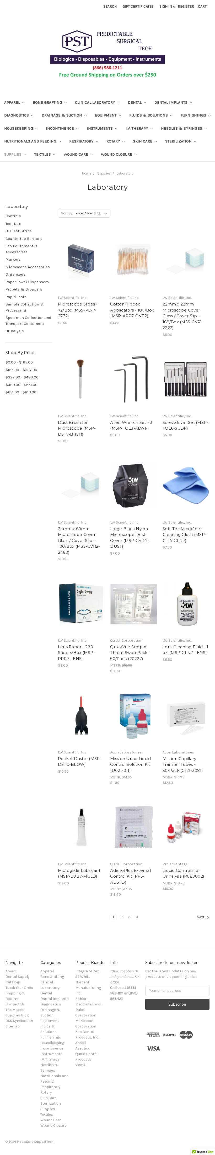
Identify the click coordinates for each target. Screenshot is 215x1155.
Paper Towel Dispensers (27, 281)
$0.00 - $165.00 (19, 362)
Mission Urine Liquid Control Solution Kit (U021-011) (130, 764)
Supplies (13, 154)
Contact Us (15, 1004)
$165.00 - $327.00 (21, 369)
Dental (135, 102)
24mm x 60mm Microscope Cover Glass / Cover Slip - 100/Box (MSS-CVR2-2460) (79, 540)
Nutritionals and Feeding (30, 141)
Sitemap (13, 1026)
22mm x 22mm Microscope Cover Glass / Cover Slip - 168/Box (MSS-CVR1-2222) (183, 316)
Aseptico (82, 1048)
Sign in (165, 6)
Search (110, 6)
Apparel (12, 102)
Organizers (16, 274)
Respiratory (82, 141)
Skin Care (143, 141)
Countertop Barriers (24, 238)
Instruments (100, 128)
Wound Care (76, 154)
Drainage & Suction (62, 115)
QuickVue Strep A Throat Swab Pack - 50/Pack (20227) (130, 652)
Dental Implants (171, 102)
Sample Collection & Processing (25, 307)
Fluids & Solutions (149, 115)
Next (201, 917)
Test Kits (13, 223)
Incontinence (60, 128)
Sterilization (179, 141)
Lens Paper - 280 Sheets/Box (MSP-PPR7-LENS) (76, 652)
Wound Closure (117, 154)
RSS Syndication (19, 1021)
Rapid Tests (16, 296)
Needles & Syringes (182, 128)
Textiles (43, 154)
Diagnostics (17, 115)
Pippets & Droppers (24, 289)
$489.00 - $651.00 (21, 384)
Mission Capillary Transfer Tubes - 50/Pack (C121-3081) (183, 764)
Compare (79, 266)
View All (81, 1065)
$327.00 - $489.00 (22, 377)
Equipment (106, 115)
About (11, 971)
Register (186, 6)
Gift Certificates (138, 6)
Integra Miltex (87, 971)
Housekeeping (19, 128)
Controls (13, 216)
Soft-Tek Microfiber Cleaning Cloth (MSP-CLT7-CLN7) (184, 534)
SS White (82, 976)
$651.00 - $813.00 (21, 392)
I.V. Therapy (137, 128)
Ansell (80, 1043)
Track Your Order (20, 987)
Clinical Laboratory (95, 102)
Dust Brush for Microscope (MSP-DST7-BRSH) (77, 428)
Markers (13, 259)
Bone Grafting (48, 102)
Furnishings (194, 115)
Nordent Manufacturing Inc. (88, 987)
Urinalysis (15, 331)
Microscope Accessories (28, 267)
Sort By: (67, 213)
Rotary (113, 141)
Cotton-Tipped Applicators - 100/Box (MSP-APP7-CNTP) (132, 310)
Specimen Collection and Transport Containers (28, 320)
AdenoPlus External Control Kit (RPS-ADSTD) (130, 876)
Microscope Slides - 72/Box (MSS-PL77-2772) (78, 310)
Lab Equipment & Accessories (22, 249)
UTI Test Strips (19, 231)
